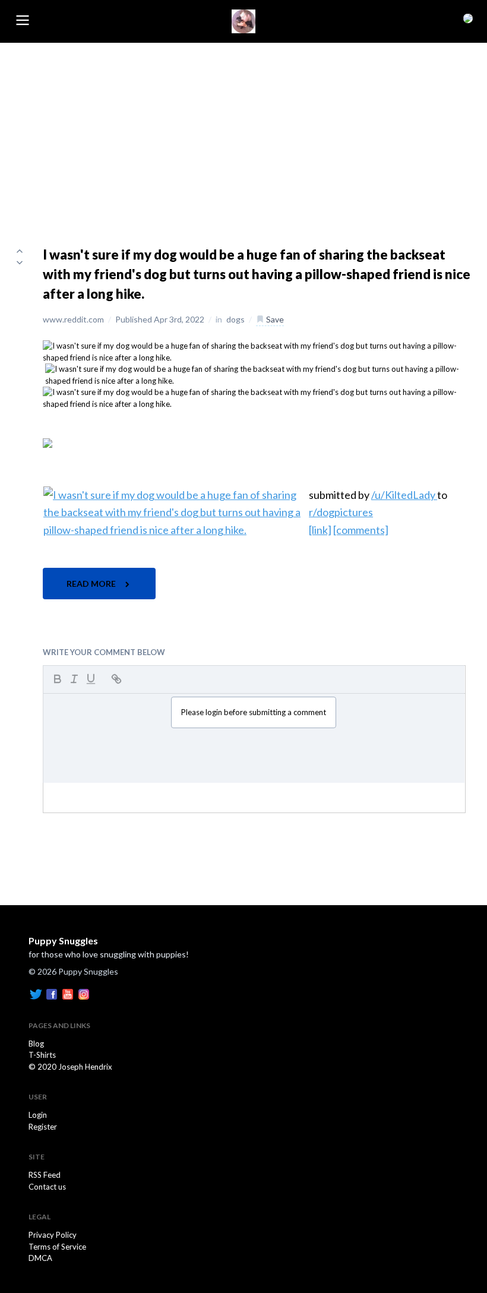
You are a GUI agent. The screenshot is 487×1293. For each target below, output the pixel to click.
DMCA (40, 1258)
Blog (36, 1043)
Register (43, 1126)
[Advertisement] (243, 132)
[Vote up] (19, 251)
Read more (92, 583)
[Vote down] (19, 262)
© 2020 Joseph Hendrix (70, 1066)
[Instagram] (84, 993)
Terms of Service (57, 1246)
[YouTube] (68, 993)
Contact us (47, 1186)
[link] (320, 529)
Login (38, 1115)
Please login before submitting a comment (253, 712)
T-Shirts (42, 1055)
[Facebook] (52, 993)
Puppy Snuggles (63, 940)
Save (274, 319)
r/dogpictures (341, 512)
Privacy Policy (53, 1235)
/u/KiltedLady (404, 494)
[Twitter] (36, 993)
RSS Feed (45, 1175)
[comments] (360, 529)
